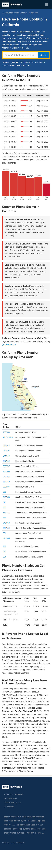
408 (4, 471)
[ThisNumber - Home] (12, 787)
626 (4, 502)
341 (4, 455)
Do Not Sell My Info (12, 802)
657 (4, 512)
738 (11, 437)
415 (4, 476)
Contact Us (9, 806)
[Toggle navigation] (46, 4)
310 (4, 450)
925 (4, 546)
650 (4, 507)
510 (8, 455)
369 (4, 466)
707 (8, 466)
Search (43, 55)
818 (8, 522)
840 (4, 538)
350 (8, 432)
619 (4, 497)
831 (4, 533)
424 (8, 450)
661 (4, 517)
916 (8, 445)
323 (8, 437)
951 (4, 556)
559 (8, 461)
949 (4, 551)
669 (8, 471)
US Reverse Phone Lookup (14, 12)
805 (4, 528)
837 (8, 486)
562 (4, 491)
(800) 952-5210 (9, 344)
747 (4, 522)
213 (4, 437)
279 (4, 445)
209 (4, 432)
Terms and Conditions (13, 794)
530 (4, 486)
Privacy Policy (10, 798)
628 (8, 476)
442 (4, 481)
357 (4, 461)
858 (8, 497)
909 (8, 538)
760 (8, 481)
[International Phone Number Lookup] (12, 4)
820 (8, 528)
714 (8, 512)
